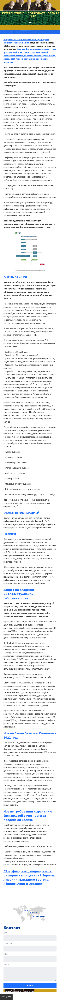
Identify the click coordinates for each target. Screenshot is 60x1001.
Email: (5, 954)
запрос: (6, 964)
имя (5, 933)
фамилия (7, 943)
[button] (30, 22)
